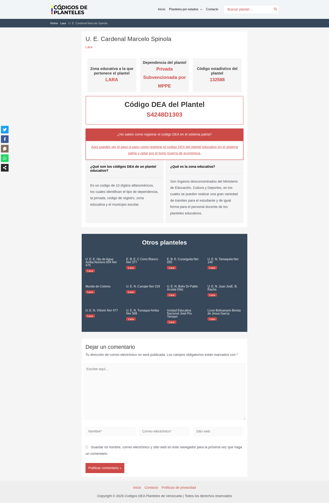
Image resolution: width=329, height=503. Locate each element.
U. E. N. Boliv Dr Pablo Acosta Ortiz (182, 288)
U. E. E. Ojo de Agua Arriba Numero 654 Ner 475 (101, 262)
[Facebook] (5, 139)
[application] (200, 9)
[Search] (275, 9)
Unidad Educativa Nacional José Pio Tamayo (179, 313)
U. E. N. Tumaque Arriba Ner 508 (142, 312)
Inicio (161, 9)
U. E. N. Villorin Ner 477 (101, 310)
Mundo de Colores (97, 286)
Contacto (212, 9)
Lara (63, 23)
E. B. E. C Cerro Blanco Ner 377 (142, 261)
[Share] (5, 168)
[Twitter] (5, 129)
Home (54, 23)
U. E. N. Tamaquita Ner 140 (223, 261)
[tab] (124, 191)
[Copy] (5, 148)
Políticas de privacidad (179, 487)
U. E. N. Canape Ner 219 (143, 286)
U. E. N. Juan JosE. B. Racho (222, 288)
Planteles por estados (183, 9)
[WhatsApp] (5, 158)
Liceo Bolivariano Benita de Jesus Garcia (224, 312)
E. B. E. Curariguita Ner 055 (183, 261)
